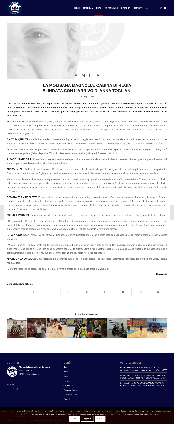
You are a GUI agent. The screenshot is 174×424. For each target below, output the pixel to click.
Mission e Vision (70, 390)
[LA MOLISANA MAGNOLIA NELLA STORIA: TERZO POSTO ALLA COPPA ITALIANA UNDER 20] (2, 212)
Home (65, 367)
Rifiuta (100, 419)
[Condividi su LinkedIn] (87, 292)
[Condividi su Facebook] (16, 292)
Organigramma (69, 385)
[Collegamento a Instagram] (161, 8)
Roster (66, 376)
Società (66, 381)
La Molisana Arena (70, 395)
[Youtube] (17, 389)
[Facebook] (9, 389)
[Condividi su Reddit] (140, 292)
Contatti (66, 399)
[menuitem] (77, 8)
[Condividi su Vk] (122, 292)
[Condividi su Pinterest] (69, 292)
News (65, 372)
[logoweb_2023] (15, 8)
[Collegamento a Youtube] (165, 8)
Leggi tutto (87, 419)
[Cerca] (146, 8)
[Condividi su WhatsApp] (51, 292)
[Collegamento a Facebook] (157, 8)
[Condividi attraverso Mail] (158, 292)
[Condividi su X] (34, 292)
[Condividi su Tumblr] (105, 292)
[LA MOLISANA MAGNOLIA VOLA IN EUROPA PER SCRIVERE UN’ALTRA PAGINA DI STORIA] (172, 212)
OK (75, 419)
